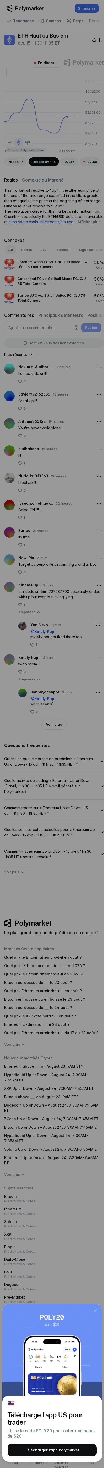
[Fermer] (95, 1310)
